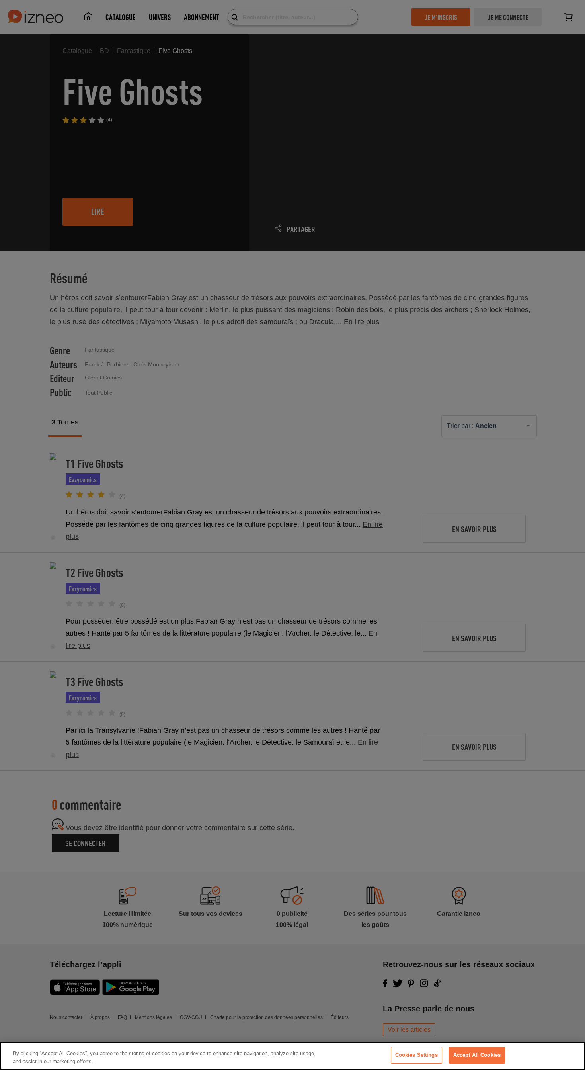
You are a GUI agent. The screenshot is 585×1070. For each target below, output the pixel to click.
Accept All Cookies (477, 1055)
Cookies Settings (416, 1055)
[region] (292, 1056)
